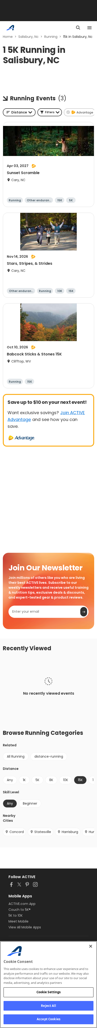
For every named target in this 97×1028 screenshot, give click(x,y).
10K (65, 780)
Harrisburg (70, 831)
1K (24, 780)
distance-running (48, 756)
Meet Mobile (18, 921)
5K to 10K (15, 915)
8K (51, 780)
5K (37, 780)
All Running (15, 756)
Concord (16, 831)
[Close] (90, 946)
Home (8, 36)
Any (10, 780)
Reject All (48, 1006)
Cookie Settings (48, 992)
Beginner (30, 803)
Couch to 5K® (19, 909)
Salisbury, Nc (28, 36)
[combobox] (19, 112)
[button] (49, 112)
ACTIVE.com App (22, 903)
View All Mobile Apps (24, 927)
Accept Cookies (48, 1019)
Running (50, 36)
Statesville (42, 831)
